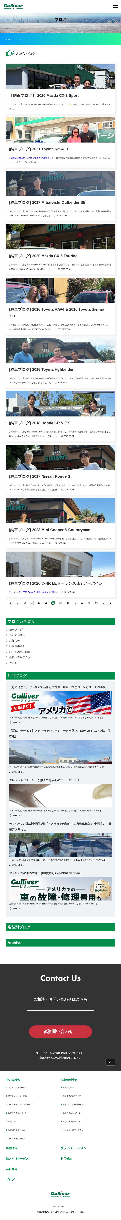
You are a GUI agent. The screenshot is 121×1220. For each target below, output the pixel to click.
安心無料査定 (69, 1079)
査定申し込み (68, 1088)
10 (24, 603)
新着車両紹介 (17, 646)
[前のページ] (10, 603)
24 (68, 603)
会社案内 (11, 1169)
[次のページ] (110, 603)
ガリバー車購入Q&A (16, 1138)
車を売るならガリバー (72, 1113)
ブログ (10, 1179)
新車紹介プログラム (16, 1130)
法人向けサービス (17, 1158)
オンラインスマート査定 (73, 1130)
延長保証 (12, 1122)
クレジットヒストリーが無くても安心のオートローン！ (44, 780)
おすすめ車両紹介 (20, 651)
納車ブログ (16, 629)
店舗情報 (11, 1148)
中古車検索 (13, 1079)
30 (82, 603)
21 (46, 603)
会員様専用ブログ (20, 657)
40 (89, 603)
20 (39, 603)
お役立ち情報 (17, 635)
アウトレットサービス (17, 1096)
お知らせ (14, 640)
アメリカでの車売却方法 (73, 1104)
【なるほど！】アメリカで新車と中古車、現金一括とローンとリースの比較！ (58, 687)
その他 (13, 662)
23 (60, 603)
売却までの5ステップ (72, 1096)
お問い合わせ (60, 1031)
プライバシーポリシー (75, 1148)
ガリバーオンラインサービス (20, 1104)
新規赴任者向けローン (17, 1113)
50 (96, 603)
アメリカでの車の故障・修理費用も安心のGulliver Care (45, 873)
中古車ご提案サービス (17, 1088)
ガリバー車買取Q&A (71, 1122)
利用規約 (66, 1158)
